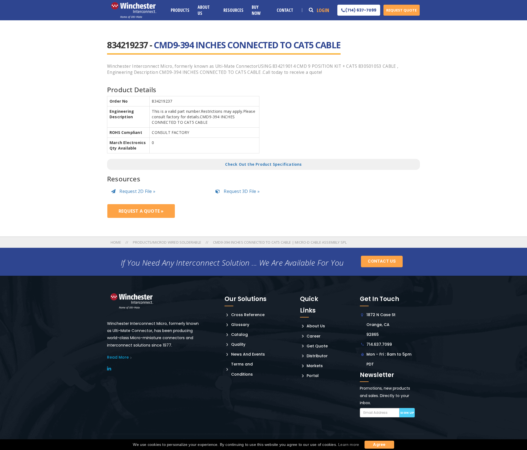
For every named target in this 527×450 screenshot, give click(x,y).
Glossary (240, 324)
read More (118, 357)
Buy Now (256, 10)
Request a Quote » (141, 211)
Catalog (239, 334)
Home (116, 242)
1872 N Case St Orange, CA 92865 (381, 324)
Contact (285, 10)
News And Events (248, 354)
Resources (233, 10)
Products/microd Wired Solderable (167, 242)
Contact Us (382, 261)
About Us (204, 10)
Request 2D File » (136, 191)
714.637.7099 (379, 344)
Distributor (317, 356)
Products (180, 10)
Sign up (407, 412)
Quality (238, 344)
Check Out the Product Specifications (263, 164)
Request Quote (401, 10)
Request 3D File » (241, 191)
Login (323, 10)
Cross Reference (248, 314)
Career (314, 336)
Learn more (348, 444)
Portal (313, 375)
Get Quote (317, 346)
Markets (315, 366)
